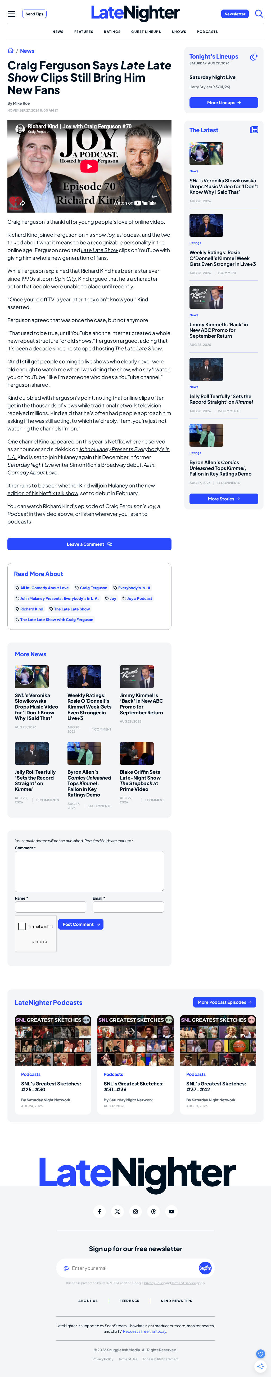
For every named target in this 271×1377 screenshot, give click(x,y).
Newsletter (235, 13)
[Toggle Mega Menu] (11, 14)
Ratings (195, 243)
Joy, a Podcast (124, 234)
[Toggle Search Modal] (259, 14)
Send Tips (34, 13)
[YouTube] (171, 1211)
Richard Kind (22, 234)
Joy (113, 598)
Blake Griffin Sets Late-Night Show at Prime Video (140, 780)
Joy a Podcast (139, 598)
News (27, 50)
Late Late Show (99, 250)
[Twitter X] (117, 1211)
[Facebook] (99, 1211)
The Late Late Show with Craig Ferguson (56, 619)
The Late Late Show (72, 608)
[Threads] (153, 1211)
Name (21, 898)
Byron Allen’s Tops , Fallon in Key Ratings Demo (89, 783)
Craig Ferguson (26, 221)
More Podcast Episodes (222, 1002)
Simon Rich (83, 464)
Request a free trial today (144, 1331)
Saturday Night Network (48, 1099)
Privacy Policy (154, 1283)
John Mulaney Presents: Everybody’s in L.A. (59, 598)
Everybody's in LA (134, 587)
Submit (205, 1268)
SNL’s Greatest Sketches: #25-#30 (51, 1086)
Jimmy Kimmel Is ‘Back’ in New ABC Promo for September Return (141, 703)
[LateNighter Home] (135, 14)
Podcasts (30, 1074)
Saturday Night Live (30, 464)
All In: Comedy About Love (44, 587)
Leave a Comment (85, 544)
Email (99, 898)
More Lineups (221, 102)
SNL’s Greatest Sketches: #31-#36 (134, 1086)
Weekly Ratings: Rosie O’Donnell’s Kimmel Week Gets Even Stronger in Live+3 (89, 706)
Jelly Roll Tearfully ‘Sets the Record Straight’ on (35, 780)
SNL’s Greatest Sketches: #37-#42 (216, 1086)
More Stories (221, 498)
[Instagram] (135, 1211)
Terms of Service (183, 1283)
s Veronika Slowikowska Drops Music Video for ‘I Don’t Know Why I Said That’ (36, 706)
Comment (25, 847)
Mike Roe (21, 103)
